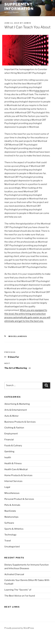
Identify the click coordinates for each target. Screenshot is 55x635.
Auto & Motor (11, 416)
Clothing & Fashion (14, 427)
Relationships (11, 517)
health (7, 457)
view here (40, 90)
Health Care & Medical (16, 469)
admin (27, 23)
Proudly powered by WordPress (19, 628)
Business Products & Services (20, 422)
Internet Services (13, 481)
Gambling (9, 451)
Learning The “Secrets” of (17, 589)
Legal (7, 487)
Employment (11, 433)
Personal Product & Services (19, 499)
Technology (10, 534)
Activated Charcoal (14, 574)
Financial (9, 439)
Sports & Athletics (13, 529)
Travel (7, 540)
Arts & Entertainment (15, 410)
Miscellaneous (18, 336)
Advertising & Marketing (17, 404)
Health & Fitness (13, 463)
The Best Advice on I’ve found (19, 595)
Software (9, 523)
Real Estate (10, 511)
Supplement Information (19, 6)
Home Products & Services (18, 475)
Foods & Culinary (13, 445)
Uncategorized (12, 546)
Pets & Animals (12, 505)
